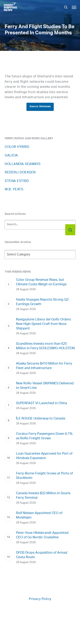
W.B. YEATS (14, 189)
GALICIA (11, 155)
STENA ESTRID (17, 181)
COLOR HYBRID (17, 147)
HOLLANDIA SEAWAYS (23, 164)
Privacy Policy (40, 599)
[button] (74, 7)
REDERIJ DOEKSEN (20, 172)
